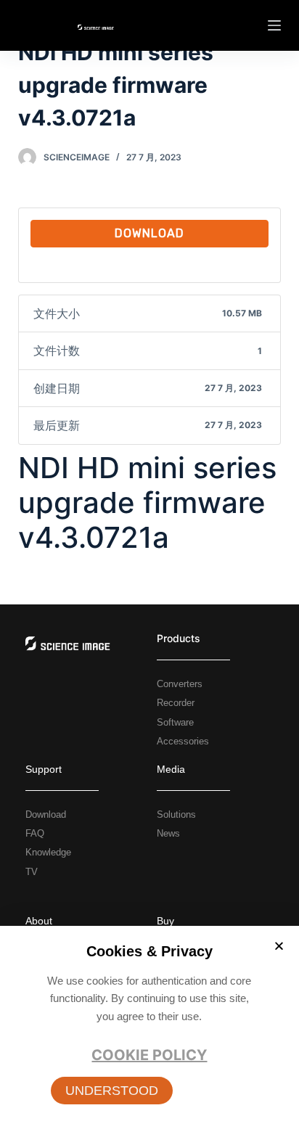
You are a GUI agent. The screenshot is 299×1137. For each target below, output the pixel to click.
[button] (112, 1090)
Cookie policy (149, 1055)
